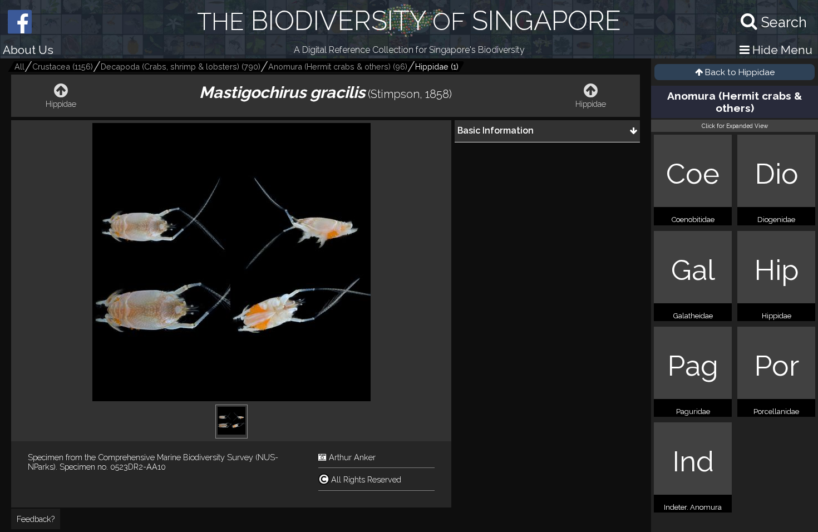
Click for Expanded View (735, 125)
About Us (28, 50)
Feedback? (36, 519)
